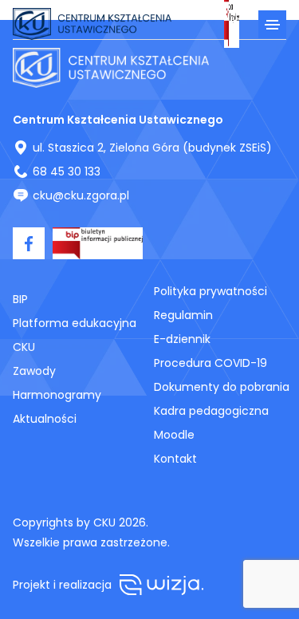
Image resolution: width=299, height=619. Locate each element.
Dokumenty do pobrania (221, 387)
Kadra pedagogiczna (211, 411)
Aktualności (45, 419)
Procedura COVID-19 (210, 363)
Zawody (34, 371)
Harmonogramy (57, 395)
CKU (24, 347)
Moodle (174, 435)
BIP (20, 299)
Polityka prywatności (210, 291)
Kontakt (175, 459)
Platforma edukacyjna (74, 323)
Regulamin (183, 315)
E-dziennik (182, 339)
